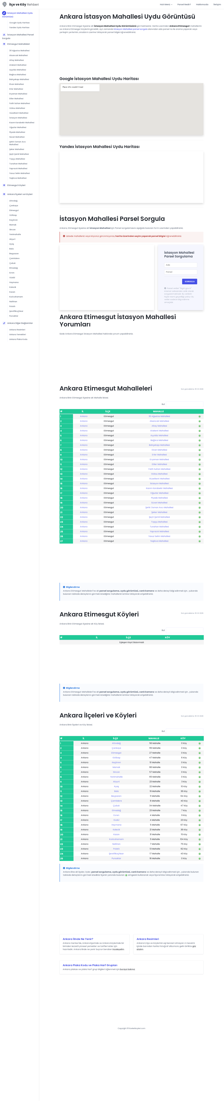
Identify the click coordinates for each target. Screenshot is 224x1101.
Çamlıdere (14, 258)
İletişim (217, 4)
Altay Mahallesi (16, 60)
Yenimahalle (15, 234)
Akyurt (12, 239)
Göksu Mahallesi (17, 108)
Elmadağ (13, 268)
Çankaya (13, 205)
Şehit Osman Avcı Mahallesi (17, 143)
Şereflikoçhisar (16, 311)
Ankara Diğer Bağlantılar (20, 323)
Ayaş (11, 244)
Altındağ (13, 200)
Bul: (163, 404)
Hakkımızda (202, 4)
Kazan (12, 292)
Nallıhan (13, 301)
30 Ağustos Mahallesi (19, 50)
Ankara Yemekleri (17, 334)
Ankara (83, 416)
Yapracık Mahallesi (18, 168)
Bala (11, 248)
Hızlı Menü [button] (165, 4)
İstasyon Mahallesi (18, 117)
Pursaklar (13, 316)
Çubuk (12, 263)
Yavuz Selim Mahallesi (19, 173)
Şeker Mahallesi (16, 149)
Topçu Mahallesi (17, 159)
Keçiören (13, 220)
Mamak (12, 224)
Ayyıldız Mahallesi (17, 69)
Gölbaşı (13, 215)
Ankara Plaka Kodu (18, 339)
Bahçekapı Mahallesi (19, 79)
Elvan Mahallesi (16, 84)
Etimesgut (14, 210)
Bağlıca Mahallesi (17, 74)
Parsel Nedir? (184, 4)
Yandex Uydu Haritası (19, 27)
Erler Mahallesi (16, 89)
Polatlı (12, 306)
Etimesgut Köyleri (16, 185)
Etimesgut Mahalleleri (18, 44)
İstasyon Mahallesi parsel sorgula (130, 29)
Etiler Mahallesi (16, 98)
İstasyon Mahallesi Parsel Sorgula (18, 36)
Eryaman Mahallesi (18, 93)
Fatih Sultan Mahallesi (19, 103)
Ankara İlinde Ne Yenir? (78, 939)
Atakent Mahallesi (17, 65)
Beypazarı (14, 253)
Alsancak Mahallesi (18, 55)
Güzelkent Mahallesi (18, 113)
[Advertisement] (131, 54)
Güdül (12, 277)
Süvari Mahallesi (16, 137)
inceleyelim (118, 949)
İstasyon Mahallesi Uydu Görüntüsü (17, 15)
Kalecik (12, 287)
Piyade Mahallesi (17, 132)
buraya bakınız (127, 969)
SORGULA (190, 281)
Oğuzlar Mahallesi (17, 127)
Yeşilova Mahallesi (17, 178)
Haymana (14, 282)
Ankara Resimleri (17, 329)
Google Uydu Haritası (19, 22)
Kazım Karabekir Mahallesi (21, 122)
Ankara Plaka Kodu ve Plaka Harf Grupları (90, 965)
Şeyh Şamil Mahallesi (19, 154)
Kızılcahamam (16, 296)
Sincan (12, 229)
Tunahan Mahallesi (18, 163)
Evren (11, 272)
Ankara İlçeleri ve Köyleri (20, 194)
